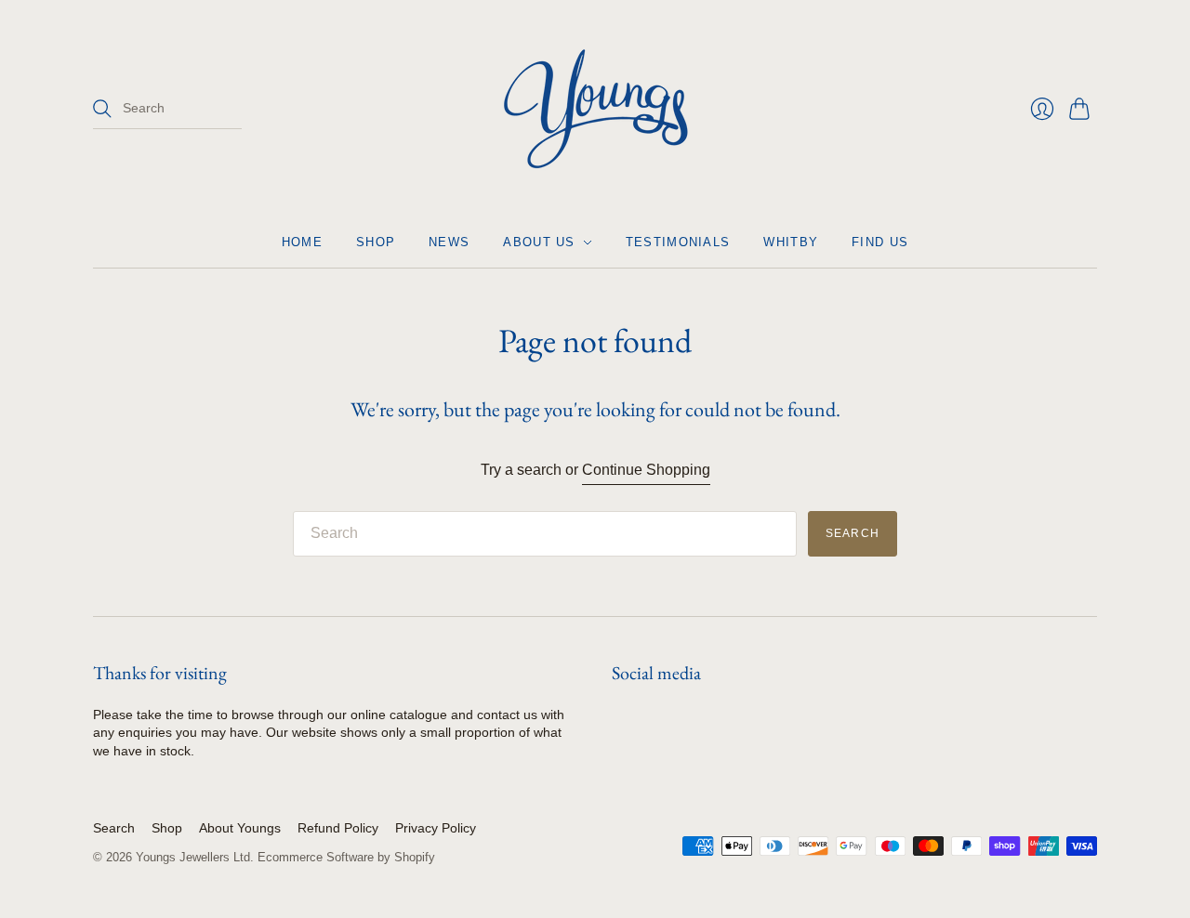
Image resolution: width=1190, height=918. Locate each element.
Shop (375, 242)
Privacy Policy (435, 827)
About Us (539, 242)
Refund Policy (338, 827)
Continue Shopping (646, 470)
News (449, 242)
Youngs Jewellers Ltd (193, 857)
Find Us (880, 242)
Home (302, 242)
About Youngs (240, 827)
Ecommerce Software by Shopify (346, 857)
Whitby (790, 242)
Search (114, 827)
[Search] (102, 108)
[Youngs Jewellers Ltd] (595, 109)
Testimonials (678, 242)
